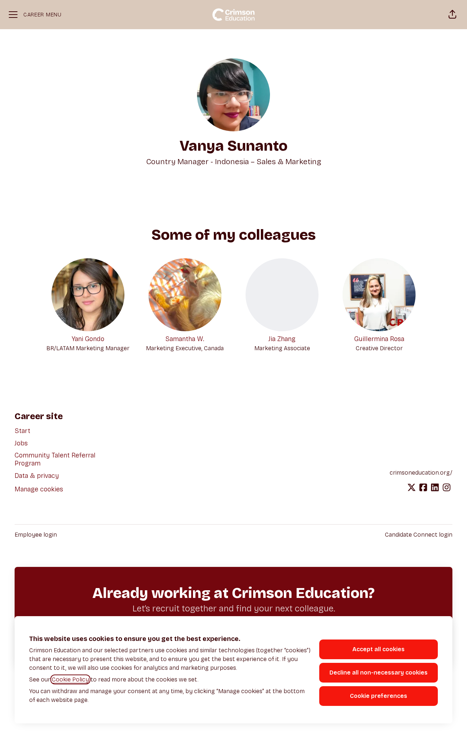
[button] (452, 14)
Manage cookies (39, 489)
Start (22, 431)
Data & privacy (37, 476)
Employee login (36, 534)
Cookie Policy (70, 679)
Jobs (21, 443)
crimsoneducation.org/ (421, 472)
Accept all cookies (378, 649)
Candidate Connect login (418, 534)
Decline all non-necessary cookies (378, 672)
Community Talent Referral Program (55, 459)
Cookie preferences (378, 695)
